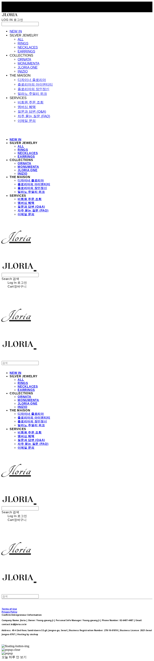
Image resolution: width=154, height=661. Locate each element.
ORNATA (24, 59)
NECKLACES (28, 47)
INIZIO (23, 71)
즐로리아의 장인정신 (33, 89)
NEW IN (16, 31)
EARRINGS (26, 51)
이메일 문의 (27, 121)
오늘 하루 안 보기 (14, 657)
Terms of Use (9, 608)
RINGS (23, 43)
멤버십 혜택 (27, 107)
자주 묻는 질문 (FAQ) (34, 116)
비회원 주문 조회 (31, 102)
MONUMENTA (28, 63)
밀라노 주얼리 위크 (32, 94)
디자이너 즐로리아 (32, 80)
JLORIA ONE (27, 67)
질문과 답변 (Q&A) (32, 111)
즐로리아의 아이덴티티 (35, 84)
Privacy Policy (9, 611)
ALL (20, 39)
